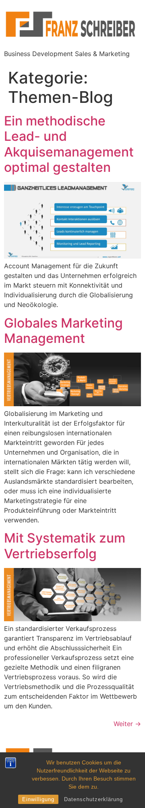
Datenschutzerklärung (93, 799)
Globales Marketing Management (63, 330)
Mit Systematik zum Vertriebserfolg (64, 545)
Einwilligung (38, 799)
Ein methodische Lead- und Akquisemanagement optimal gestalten (69, 144)
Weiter (127, 724)
